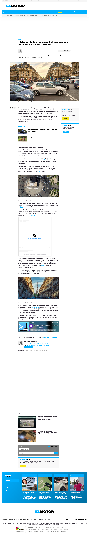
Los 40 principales (36, 527)
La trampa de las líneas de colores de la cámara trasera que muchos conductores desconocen (47, 418)
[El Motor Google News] (49, 519)
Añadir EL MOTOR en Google (65, 50)
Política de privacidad (9, 519)
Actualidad (9, 12)
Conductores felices (73, 0)
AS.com (57, 527)
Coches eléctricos (32, 350)
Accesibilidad (31, 519)
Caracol (66, 527)
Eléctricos (15, 12)
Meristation (63, 531)
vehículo (45, 160)
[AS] (66, 6)
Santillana (42, 527)
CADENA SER (8, 494)
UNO (39, 529)
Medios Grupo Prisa (20, 531)
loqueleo (57, 531)
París (21, 207)
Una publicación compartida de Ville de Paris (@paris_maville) (35, 254)
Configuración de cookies (18, 519)
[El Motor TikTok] (47, 519)
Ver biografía (27, 347)
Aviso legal (4, 519)
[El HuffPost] (76, 6)
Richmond (29, 531)
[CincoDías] (70, 6)
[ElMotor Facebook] (42, 519)
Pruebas (25, 12)
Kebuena (64, 529)
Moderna (36, 531)
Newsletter (43, 12)
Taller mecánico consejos (82, 0)
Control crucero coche (16, 0)
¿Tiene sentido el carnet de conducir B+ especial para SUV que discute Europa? (43, 130)
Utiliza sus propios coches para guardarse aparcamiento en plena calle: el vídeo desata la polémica (47, 432)
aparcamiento (35, 307)
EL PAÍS (7, 487)
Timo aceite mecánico (49, 0)
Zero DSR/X (23, 0)
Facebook (46, 337)
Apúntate (65, 118)
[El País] (63, 6)
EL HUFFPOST (8, 484)
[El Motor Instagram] (45, 519)
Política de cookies (26, 519)
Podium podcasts (41, 531)
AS (6, 490)
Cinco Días (47, 529)
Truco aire (9, 0)
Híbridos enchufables (39, 350)
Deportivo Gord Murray (30, 0)
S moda (52, 531)
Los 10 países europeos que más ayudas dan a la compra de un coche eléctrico (43, 137)
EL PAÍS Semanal (56, 529)
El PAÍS (30, 527)
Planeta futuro (60, 529)
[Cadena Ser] (81, 6)
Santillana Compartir (49, 527)
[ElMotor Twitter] (44, 519)
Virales (30, 12)
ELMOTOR (8, 480)
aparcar (39, 171)
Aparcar (26, 350)
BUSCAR (65, 131)
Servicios (60, 12)
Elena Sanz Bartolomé (30, 50)
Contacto (35, 519)
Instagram (54, 337)
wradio (42, 529)
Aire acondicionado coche (39, 0)
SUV (30, 155)
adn (62, 527)
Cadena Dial (51, 529)
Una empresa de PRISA (20, 528)
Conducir (20, 12)
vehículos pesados (33, 215)
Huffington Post (32, 529)
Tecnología (35, 12)
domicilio (43, 265)
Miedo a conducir (66, 0)
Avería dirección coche (58, 0)
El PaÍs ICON (47, 531)
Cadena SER (54, 527)
